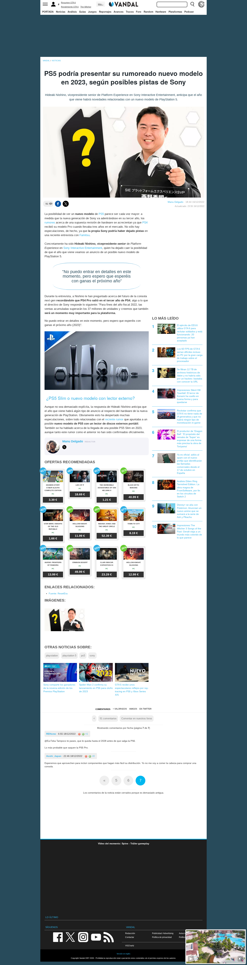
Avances (119, 11)
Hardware (160, 11)
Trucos (130, 11)
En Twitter (145, 709)
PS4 (145, 222)
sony (92, 655)
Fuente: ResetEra (58, 593)
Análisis (72, 11)
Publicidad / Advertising (162, 933)
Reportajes (105, 11)
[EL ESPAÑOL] (201, 4)
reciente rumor (114, 419)
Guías (82, 11)
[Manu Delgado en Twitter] (64, 447)
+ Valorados (120, 709)
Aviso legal (184, 933)
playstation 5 (69, 655)
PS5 (101, 214)
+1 (86, 733)
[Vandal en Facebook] (57, 937)
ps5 (83, 655)
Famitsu (84, 235)
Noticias (60, 11)
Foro (138, 11)
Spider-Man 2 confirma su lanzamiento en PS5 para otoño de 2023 (96, 688)
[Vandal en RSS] (108, 937)
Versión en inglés (123, 954)
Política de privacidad (162, 937)
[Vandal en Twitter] (70, 937)
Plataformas (175, 11)
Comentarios (102, 709)
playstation (52, 655)
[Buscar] (192, 4)
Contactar (129, 937)
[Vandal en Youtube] (96, 937)
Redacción (130, 933)
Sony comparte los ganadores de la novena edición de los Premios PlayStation (59, 688)
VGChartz (129, 945)
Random (148, 11)
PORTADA (48, 11)
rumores (50, 222)
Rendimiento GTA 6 (70, 7)
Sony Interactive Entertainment (82, 248)
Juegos (92, 11)
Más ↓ (100, 4)
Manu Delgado (175, 202)
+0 (93, 756)
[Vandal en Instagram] (83, 937)
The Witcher (85, 7)
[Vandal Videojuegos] (123, 4)
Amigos (133, 709)
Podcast (189, 11)
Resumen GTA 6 (68, 3)
